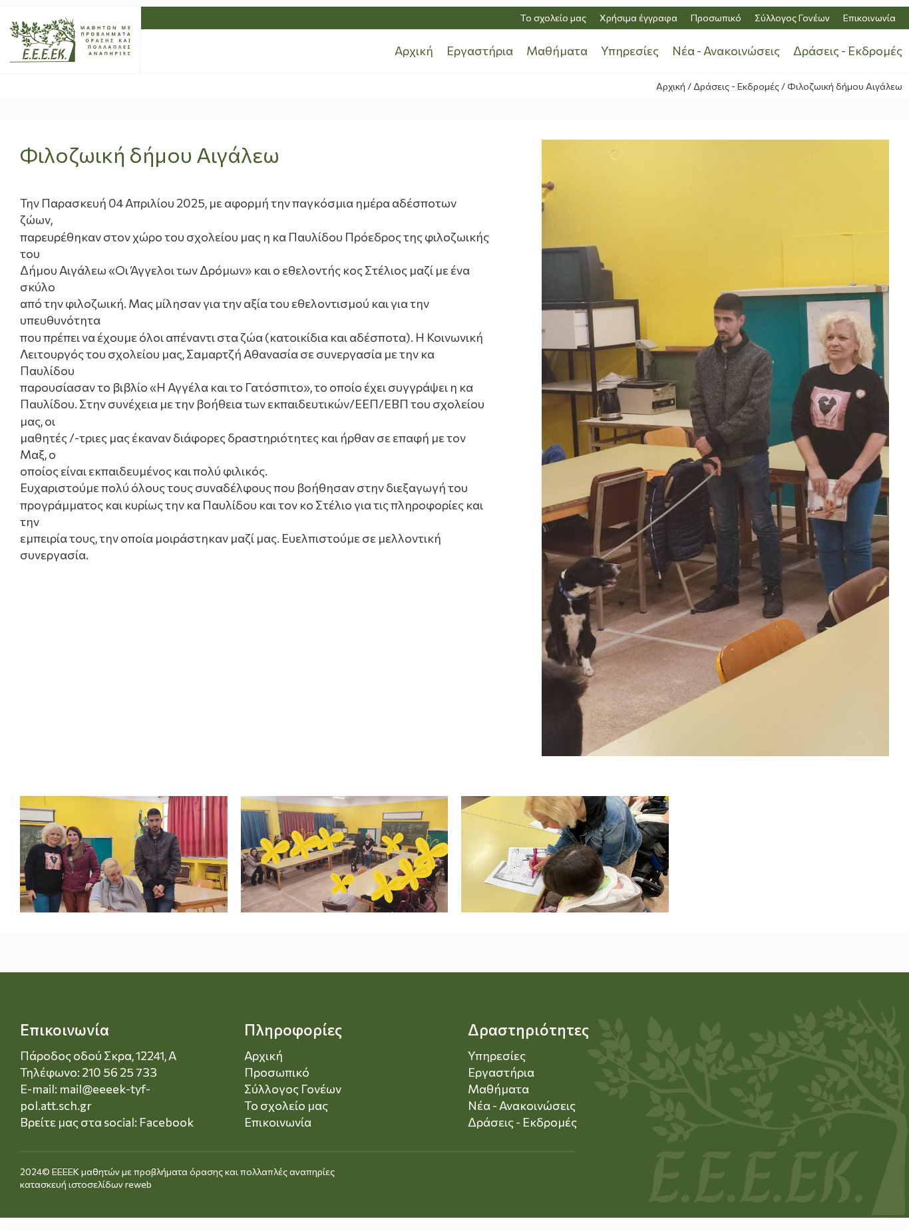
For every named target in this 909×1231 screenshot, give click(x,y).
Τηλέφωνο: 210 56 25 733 (88, 1072)
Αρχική (414, 50)
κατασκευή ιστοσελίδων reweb (86, 1184)
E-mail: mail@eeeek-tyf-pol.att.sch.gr (85, 1097)
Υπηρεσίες (630, 50)
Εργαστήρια (480, 50)
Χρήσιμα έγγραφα (638, 17)
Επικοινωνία (869, 17)
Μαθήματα (557, 50)
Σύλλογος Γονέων (792, 17)
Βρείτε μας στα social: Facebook (107, 1122)
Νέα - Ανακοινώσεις (726, 50)
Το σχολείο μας (553, 17)
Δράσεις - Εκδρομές (847, 50)
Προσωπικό (716, 17)
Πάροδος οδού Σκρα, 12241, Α (98, 1055)
